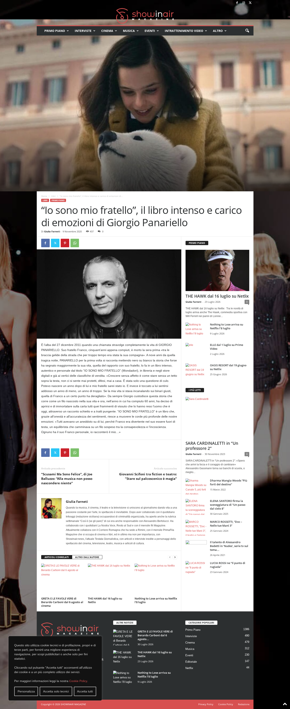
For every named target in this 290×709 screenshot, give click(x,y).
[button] (247, 31)
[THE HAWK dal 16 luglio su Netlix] (109, 579)
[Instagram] (243, 3)
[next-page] (175, 557)
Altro (218, 31)
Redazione (243, 704)
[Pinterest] (65, 243)
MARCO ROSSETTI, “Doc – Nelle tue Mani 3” (226, 523)
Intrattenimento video (184, 31)
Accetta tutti (85, 691)
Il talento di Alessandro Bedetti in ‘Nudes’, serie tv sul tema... (229, 546)
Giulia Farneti (52, 231)
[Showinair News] (145, 15)
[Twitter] (250, 3)
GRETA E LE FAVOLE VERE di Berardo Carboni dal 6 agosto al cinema (62, 602)
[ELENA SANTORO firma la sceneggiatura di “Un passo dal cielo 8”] (196, 507)
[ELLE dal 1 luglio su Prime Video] (196, 351)
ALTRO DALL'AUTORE (87, 557)
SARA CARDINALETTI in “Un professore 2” (212, 445)
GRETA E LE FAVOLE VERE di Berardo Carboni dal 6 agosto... (155, 635)
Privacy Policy (205, 704)
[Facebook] (237, 3)
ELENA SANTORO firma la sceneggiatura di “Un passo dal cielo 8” (227, 504)
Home (44, 196)
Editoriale (191, 661)
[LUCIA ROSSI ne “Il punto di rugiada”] (196, 569)
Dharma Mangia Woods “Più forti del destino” (228, 482)
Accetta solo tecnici (56, 691)
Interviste (83, 31)
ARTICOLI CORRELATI (57, 557)
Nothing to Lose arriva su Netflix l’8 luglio (156, 600)
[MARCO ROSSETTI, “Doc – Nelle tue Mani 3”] (196, 528)
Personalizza (26, 691)
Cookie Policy (78, 681)
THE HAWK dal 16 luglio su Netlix (105, 600)
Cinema (107, 31)
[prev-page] (170, 557)
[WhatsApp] (74, 243)
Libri (53, 196)
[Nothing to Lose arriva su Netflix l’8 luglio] (156, 579)
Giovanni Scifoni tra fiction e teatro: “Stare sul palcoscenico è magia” (148, 476)
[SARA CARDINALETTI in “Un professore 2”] (217, 417)
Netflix (189, 668)
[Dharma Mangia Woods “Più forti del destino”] (196, 486)
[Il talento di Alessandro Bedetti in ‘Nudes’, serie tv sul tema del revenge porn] (196, 549)
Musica (129, 31)
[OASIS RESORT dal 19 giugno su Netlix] (196, 371)
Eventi (150, 31)
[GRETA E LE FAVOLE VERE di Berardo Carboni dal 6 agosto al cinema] (62, 579)
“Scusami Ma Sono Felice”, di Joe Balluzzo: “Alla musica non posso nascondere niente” (66, 478)
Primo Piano (54, 31)
